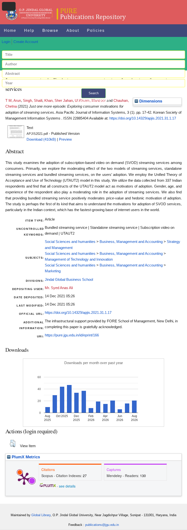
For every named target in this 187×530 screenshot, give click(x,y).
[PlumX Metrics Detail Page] (24, 478)
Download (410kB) (41, 139)
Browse (50, 30)
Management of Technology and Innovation (79, 259)
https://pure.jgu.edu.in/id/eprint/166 (72, 335)
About (72, 30)
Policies (96, 30)
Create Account (25, 42)
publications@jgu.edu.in (102, 525)
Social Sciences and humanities (70, 242)
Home (10, 30)
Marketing (53, 271)
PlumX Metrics (25, 457)
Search (94, 93)
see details (67, 486)
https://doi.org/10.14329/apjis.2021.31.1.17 (142, 118)
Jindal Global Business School (69, 280)
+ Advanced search (93, 101)
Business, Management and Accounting (131, 242)
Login (6, 42)
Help (29, 30)
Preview (65, 139)
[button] (12, 443)
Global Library (41, 515)
